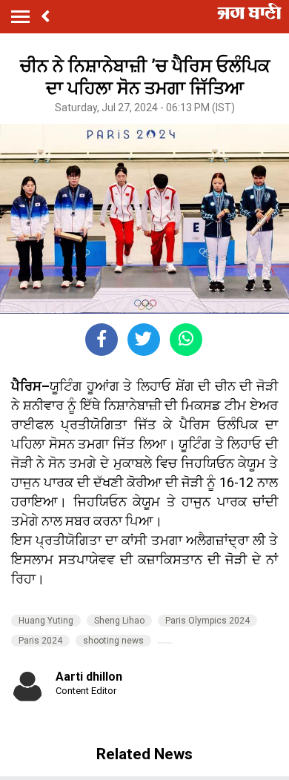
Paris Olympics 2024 (207, 620)
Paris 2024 (40, 640)
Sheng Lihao (119, 620)
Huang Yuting (46, 620)
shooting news (113, 640)
